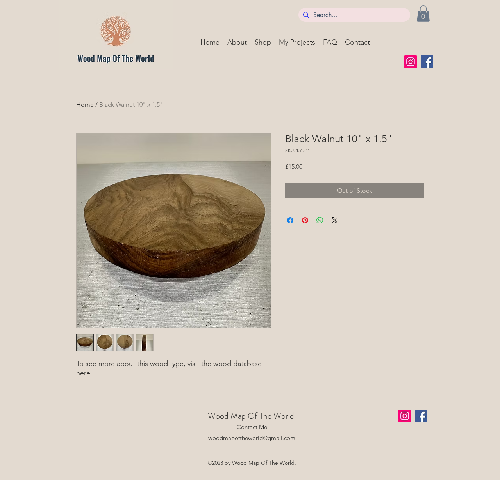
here (83, 373)
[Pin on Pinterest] (305, 220)
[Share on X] (334, 220)
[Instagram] (410, 61)
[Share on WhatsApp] (320, 220)
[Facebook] (427, 61)
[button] (423, 13)
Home (85, 104)
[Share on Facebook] (290, 220)
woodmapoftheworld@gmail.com (251, 438)
